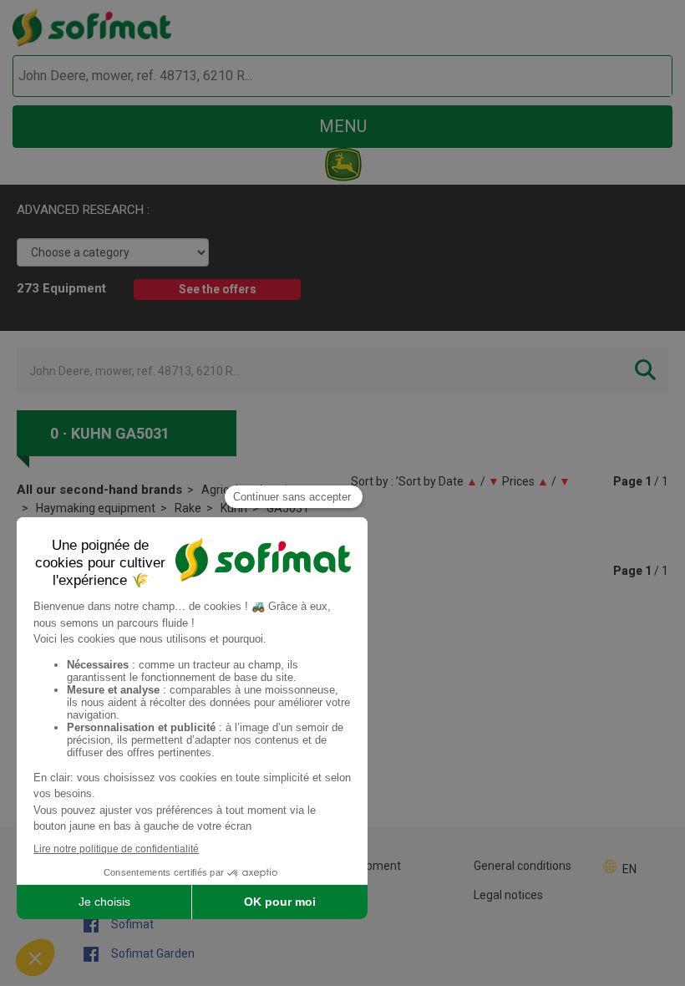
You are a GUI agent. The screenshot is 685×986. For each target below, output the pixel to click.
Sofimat (131, 924)
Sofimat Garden (152, 953)
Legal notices (508, 895)
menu (343, 126)
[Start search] (640, 76)
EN (629, 869)
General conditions (522, 865)
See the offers (217, 289)
